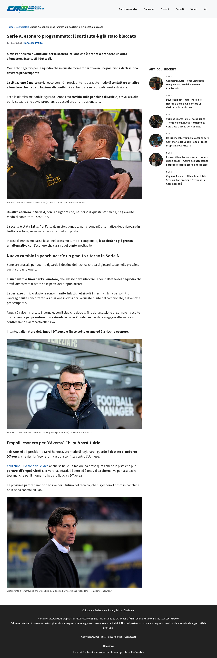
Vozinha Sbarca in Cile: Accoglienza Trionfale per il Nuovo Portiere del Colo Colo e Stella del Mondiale (185, 122)
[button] (205, 9)
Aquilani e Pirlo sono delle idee (27, 466)
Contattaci (130, 636)
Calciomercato (128, 9)
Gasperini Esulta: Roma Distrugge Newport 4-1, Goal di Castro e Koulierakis (185, 84)
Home (10, 27)
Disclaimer (129, 610)
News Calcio (22, 27)
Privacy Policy (114, 610)
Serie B (180, 9)
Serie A (165, 9)
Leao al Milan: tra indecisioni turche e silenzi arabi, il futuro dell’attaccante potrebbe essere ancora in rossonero (187, 160)
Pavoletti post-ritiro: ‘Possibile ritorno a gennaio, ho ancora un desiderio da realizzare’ (184, 103)
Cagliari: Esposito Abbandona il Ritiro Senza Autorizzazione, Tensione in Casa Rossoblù (187, 179)
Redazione (100, 610)
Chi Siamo (87, 610)
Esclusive (149, 9)
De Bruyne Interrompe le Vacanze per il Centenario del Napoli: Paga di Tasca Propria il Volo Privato (187, 141)
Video (194, 9)
